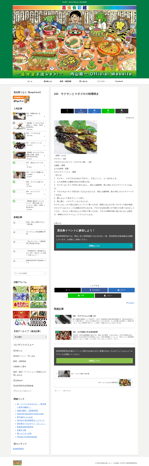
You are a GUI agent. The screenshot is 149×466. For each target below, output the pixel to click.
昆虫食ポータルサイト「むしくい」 (31, 424)
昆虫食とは (17, 351)
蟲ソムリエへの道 (24, 433)
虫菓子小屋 (21, 430)
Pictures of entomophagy (27, 437)
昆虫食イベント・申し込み (24, 356)
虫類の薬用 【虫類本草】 (28, 411)
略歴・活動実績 (19, 361)
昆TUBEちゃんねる (25, 417)
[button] (121, 111)
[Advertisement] (94, 101)
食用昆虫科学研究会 (25, 427)
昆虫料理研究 (18, 449)
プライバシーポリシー (22, 391)
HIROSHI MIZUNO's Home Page (30, 414)
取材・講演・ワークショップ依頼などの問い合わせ (29, 373)
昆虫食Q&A (18, 380)
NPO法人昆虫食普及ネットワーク (31, 420)
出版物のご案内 (19, 367)
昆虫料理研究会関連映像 (23, 386)
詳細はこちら (94, 246)
